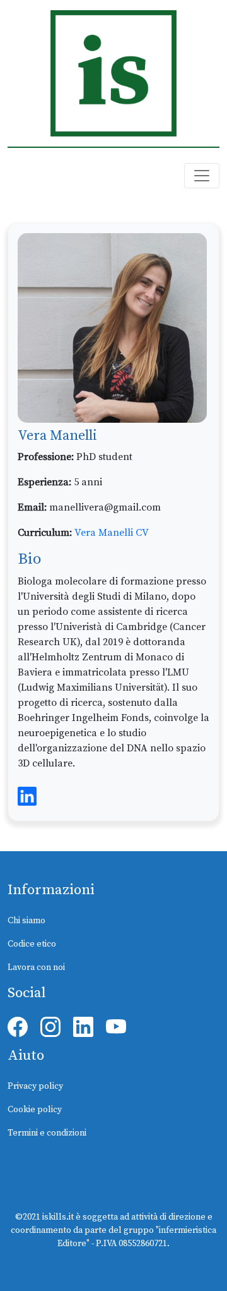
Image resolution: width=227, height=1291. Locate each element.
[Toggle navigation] (201, 175)
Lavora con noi (36, 967)
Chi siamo (26, 920)
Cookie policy (35, 1109)
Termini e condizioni (47, 1133)
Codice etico (32, 944)
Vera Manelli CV (111, 532)
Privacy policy (35, 1086)
